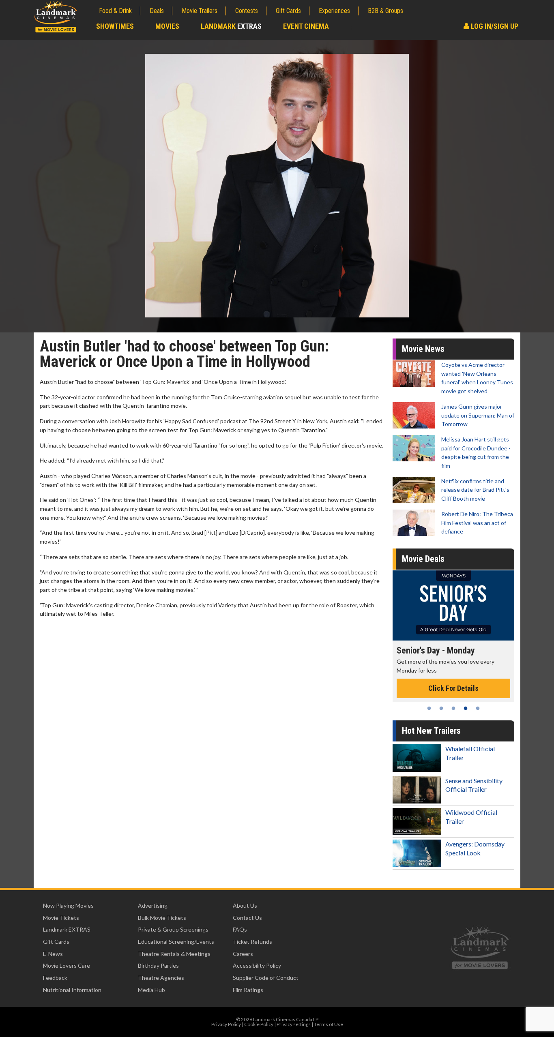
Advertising (152, 905)
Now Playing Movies (68, 905)
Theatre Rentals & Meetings (174, 953)
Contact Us (247, 917)
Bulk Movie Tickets (162, 917)
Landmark (231, 26)
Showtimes (115, 26)
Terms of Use (328, 1024)
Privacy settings (294, 1024)
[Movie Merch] (453, 605)
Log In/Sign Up (493, 26)
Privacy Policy (226, 1024)
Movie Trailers (199, 11)
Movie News (423, 349)
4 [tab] (466, 708)
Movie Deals (423, 559)
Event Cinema (306, 26)
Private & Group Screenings (173, 929)
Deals (157, 11)
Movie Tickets (61, 917)
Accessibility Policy (257, 965)
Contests (246, 11)
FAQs (240, 929)
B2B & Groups (385, 11)
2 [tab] (441, 708)
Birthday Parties (158, 965)
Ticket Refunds (252, 941)
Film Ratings (248, 989)
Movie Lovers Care (66, 965)
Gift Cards (288, 11)
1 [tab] (429, 708)
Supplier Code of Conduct (265, 977)
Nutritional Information (72, 989)
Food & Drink (115, 11)
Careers (243, 953)
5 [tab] (478, 708)
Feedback (55, 977)
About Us (245, 905)
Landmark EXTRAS (66, 929)
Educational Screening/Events (176, 941)
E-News (53, 953)
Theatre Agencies (161, 977)
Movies (167, 26)
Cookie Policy (258, 1024)
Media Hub (151, 989)
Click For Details (453, 679)
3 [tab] (453, 708)
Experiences (334, 11)
